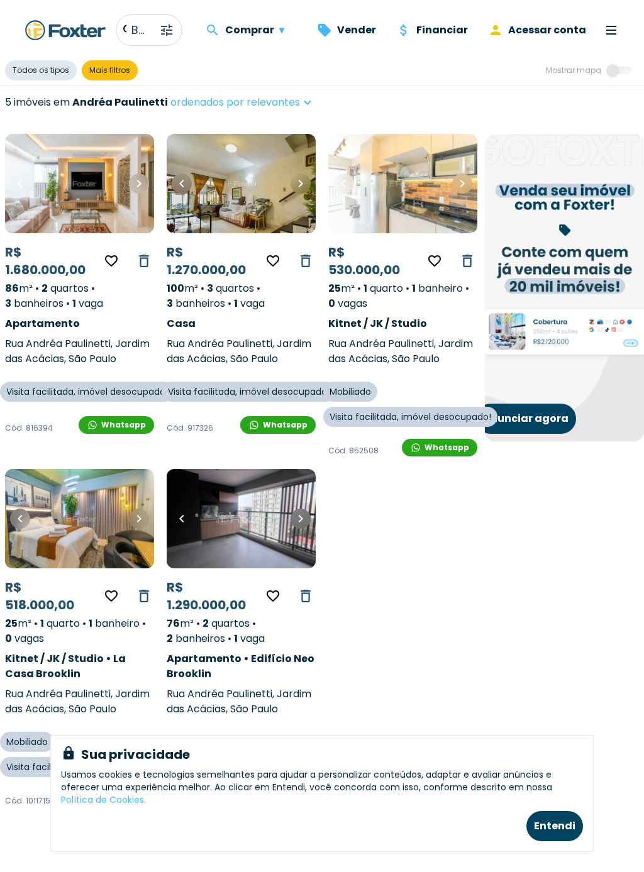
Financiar (442, 30)
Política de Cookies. (103, 799)
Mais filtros (109, 70)
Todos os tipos (41, 70)
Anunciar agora (526, 418)
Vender (356, 30)
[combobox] (281, 102)
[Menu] (611, 30)
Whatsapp (123, 424)
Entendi (554, 826)
